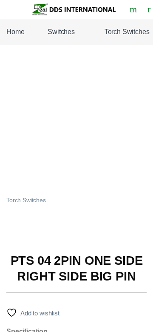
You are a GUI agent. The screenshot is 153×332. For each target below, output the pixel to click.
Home (15, 31)
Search (134, 9)
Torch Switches (26, 200)
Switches (61, 31)
